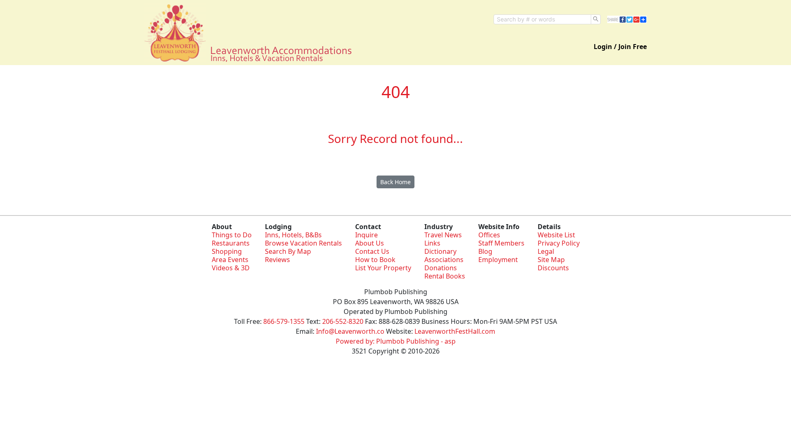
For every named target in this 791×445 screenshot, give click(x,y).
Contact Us (372, 251)
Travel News (443, 234)
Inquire (366, 234)
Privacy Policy (559, 243)
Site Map (551, 259)
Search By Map (288, 251)
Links (432, 243)
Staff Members (501, 243)
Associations (443, 259)
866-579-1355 (283, 321)
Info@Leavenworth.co (350, 331)
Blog (485, 251)
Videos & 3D (231, 267)
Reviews (277, 259)
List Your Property (383, 267)
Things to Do (232, 234)
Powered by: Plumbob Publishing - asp (396, 341)
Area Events (230, 259)
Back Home (395, 182)
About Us (369, 243)
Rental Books (444, 276)
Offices (489, 234)
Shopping (227, 251)
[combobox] (542, 19)
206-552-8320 (342, 321)
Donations (440, 267)
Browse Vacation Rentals (303, 243)
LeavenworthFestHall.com (454, 331)
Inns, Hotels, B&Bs (293, 234)
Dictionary (440, 251)
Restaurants (231, 243)
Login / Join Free (620, 46)
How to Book (375, 259)
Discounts (553, 267)
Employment (498, 259)
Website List (556, 234)
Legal (546, 251)
